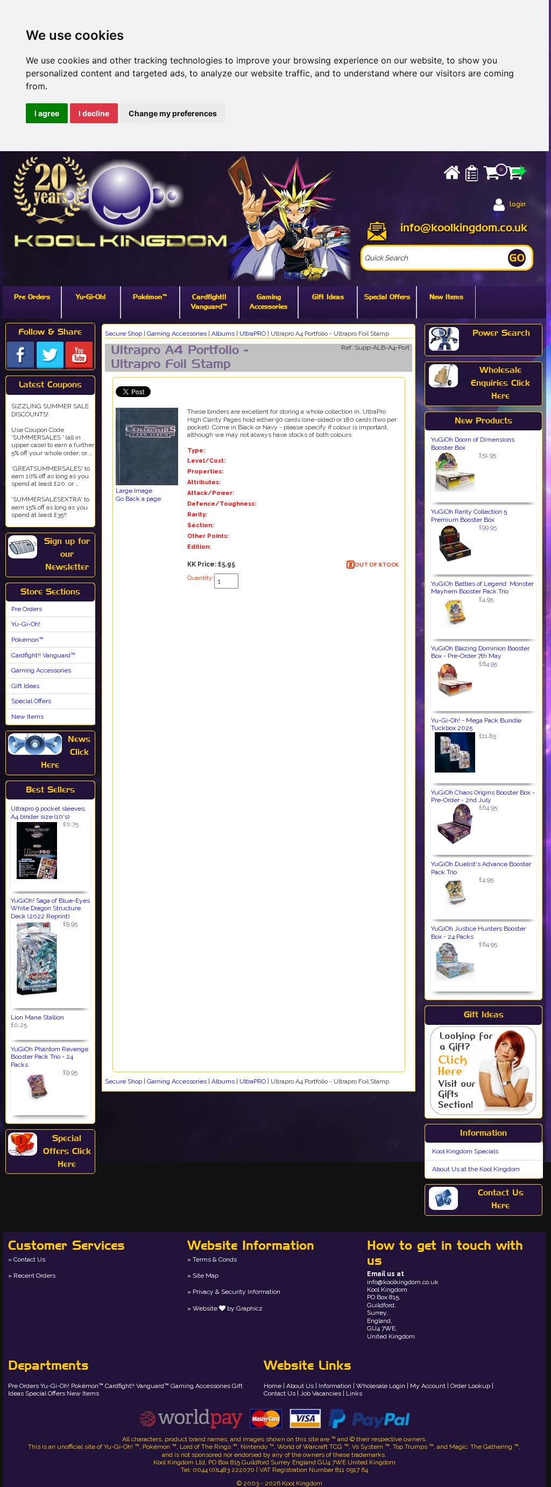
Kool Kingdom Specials (465, 1151)
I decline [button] (94, 113)
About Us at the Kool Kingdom (476, 1169)
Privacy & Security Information (236, 1291)
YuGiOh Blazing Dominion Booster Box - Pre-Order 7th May (480, 652)
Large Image (134, 490)
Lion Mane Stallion (37, 1017)
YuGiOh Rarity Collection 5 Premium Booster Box (469, 515)
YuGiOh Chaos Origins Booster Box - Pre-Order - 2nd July (483, 796)
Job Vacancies (320, 1393)
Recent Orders (34, 1275)
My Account (428, 1386)
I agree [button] (46, 113)
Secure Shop (123, 333)
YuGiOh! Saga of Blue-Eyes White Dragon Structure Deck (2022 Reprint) (50, 908)
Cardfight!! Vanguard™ (209, 302)
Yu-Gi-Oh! (91, 297)
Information (335, 1386)
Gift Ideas (328, 297)
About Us (300, 1386)
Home (272, 1386)
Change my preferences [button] (173, 113)
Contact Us (29, 1259)
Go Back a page (138, 498)
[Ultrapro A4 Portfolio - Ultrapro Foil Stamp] (147, 447)
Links (354, 1393)
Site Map (205, 1275)
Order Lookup (470, 1386)
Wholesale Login (380, 1386)
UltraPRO (252, 333)
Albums (223, 333)
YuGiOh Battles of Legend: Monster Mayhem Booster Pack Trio (482, 587)
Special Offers (387, 297)
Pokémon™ (150, 297)
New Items (446, 297)
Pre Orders (32, 297)
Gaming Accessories (268, 302)
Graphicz (249, 1308)
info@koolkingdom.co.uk (463, 228)
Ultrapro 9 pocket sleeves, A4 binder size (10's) (48, 812)
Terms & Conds (215, 1259)
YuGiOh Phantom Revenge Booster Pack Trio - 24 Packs (49, 1056)
